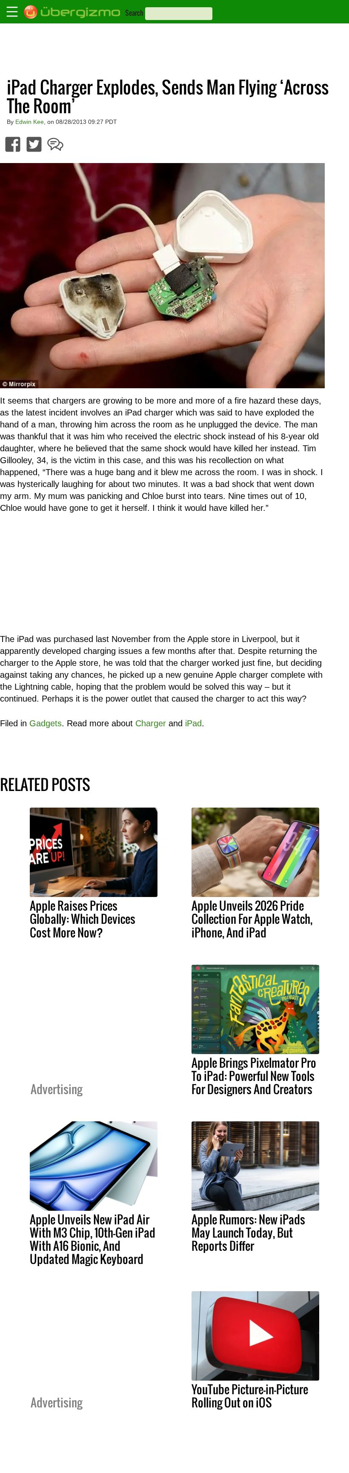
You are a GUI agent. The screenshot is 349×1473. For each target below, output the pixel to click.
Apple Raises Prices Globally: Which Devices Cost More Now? (82, 918)
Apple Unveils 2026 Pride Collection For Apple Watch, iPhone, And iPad (252, 918)
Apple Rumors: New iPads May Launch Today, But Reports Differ (248, 1232)
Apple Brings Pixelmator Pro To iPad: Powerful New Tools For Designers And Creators (254, 1076)
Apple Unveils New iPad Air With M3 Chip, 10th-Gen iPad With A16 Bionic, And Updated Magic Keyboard (92, 1239)
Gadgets (45, 723)
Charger (150, 723)
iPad (193, 723)
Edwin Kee (29, 121)
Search (134, 13)
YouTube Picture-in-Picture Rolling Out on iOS (250, 1396)
